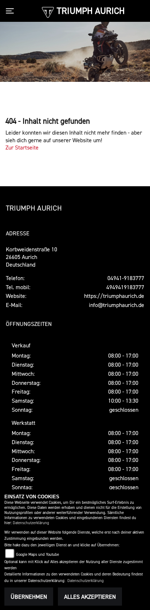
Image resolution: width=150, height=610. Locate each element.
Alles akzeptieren (90, 596)
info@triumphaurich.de (116, 304)
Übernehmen (29, 596)
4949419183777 (125, 287)
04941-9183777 (125, 278)
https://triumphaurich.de (114, 295)
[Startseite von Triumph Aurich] (48, 11)
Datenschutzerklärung (31, 523)
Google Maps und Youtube (37, 554)
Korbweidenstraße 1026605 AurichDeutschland (31, 257)
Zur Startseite (22, 147)
